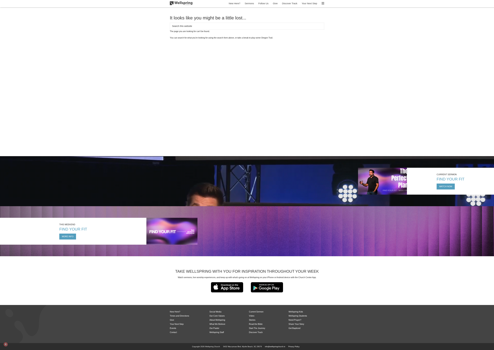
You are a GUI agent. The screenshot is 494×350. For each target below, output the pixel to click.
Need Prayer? (295, 320)
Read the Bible (256, 324)
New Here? (175, 312)
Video (251, 316)
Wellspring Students (298, 316)
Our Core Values (217, 316)
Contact (173, 332)
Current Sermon (256, 312)
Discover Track (256, 332)
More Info (67, 236)
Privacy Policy (293, 346)
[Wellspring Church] (181, 3)
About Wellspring (217, 320)
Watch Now (445, 186)
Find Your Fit (450, 179)
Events (173, 328)
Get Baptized (294, 328)
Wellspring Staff (216, 332)
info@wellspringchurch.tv (275, 346)
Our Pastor (214, 328)
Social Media (215, 312)
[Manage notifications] (6, 344)
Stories (252, 320)
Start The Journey (257, 328)
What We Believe (217, 324)
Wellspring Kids (296, 312)
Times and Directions (179, 316)
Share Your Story (296, 324)
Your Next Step (177, 324)
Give (172, 320)
